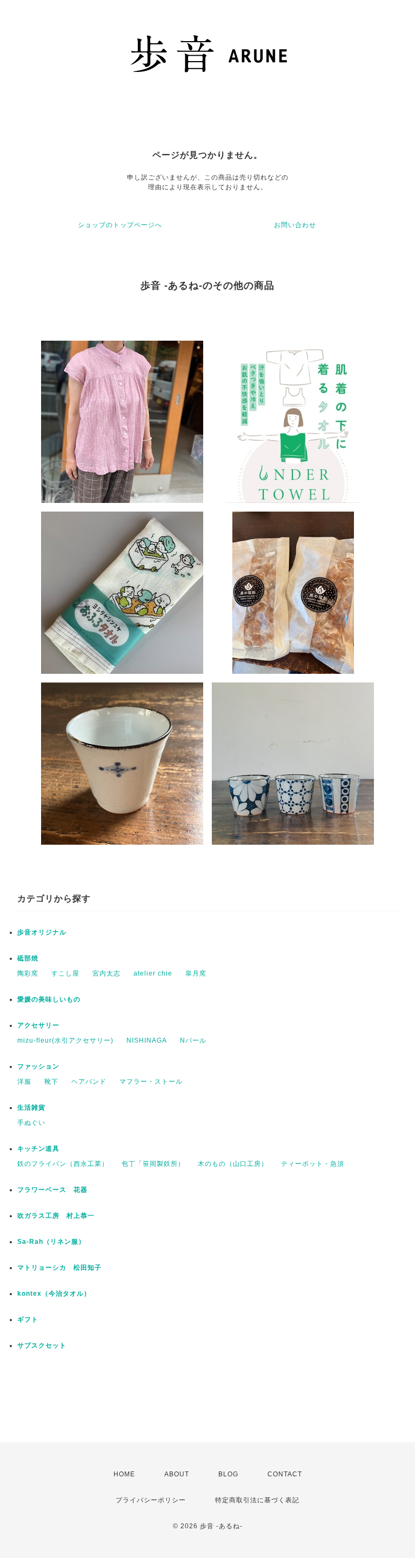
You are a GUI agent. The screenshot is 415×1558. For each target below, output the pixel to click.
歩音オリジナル (41, 932)
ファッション (38, 1066)
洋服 (24, 1081)
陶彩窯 (27, 973)
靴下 (51, 1081)
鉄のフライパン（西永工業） (63, 1164)
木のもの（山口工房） (233, 1164)
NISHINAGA (146, 1040)
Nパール (193, 1040)
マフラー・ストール (151, 1081)
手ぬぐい (31, 1122)
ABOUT (176, 1474)
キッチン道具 (38, 1148)
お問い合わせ (295, 225)
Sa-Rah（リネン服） (51, 1241)
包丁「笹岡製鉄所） (153, 1164)
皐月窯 (195, 973)
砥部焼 (27, 958)
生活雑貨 (31, 1107)
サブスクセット (41, 1345)
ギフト (27, 1319)
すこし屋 (65, 973)
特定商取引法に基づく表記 (257, 1500)
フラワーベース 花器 (52, 1190)
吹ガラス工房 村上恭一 (56, 1215)
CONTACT (284, 1474)
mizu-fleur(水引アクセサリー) (65, 1040)
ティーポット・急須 (312, 1164)
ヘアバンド (88, 1081)
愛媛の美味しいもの (49, 999)
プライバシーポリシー (151, 1500)
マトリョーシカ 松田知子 (59, 1267)
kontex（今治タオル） (54, 1293)
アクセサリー (41, 1025)
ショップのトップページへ (120, 225)
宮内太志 (106, 973)
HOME (124, 1474)
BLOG (228, 1474)
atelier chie (152, 973)
